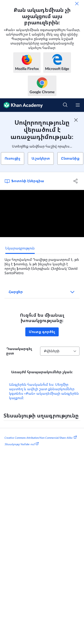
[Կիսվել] (76, 181)
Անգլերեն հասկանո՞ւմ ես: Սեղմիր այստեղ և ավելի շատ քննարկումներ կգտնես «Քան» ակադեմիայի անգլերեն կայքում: (44, 391)
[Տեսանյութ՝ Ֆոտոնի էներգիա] (42, 213)
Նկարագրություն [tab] (20, 248)
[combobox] (60, 351)
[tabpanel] (42, 264)
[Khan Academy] (21, 105)
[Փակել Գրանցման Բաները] (75, 120)
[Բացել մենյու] (77, 105)
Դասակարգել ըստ (19, 351)
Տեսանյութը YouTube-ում (19, 444)
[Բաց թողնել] (76, 3)
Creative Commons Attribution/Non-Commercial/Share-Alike (38, 437)
